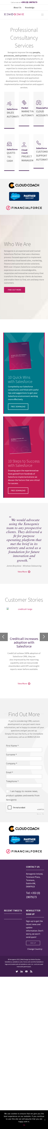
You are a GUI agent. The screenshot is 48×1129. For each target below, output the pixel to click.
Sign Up (33, 943)
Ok (24, 1125)
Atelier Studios (35, 959)
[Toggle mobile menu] (42, 14)
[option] (24, 640)
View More (22, 571)
